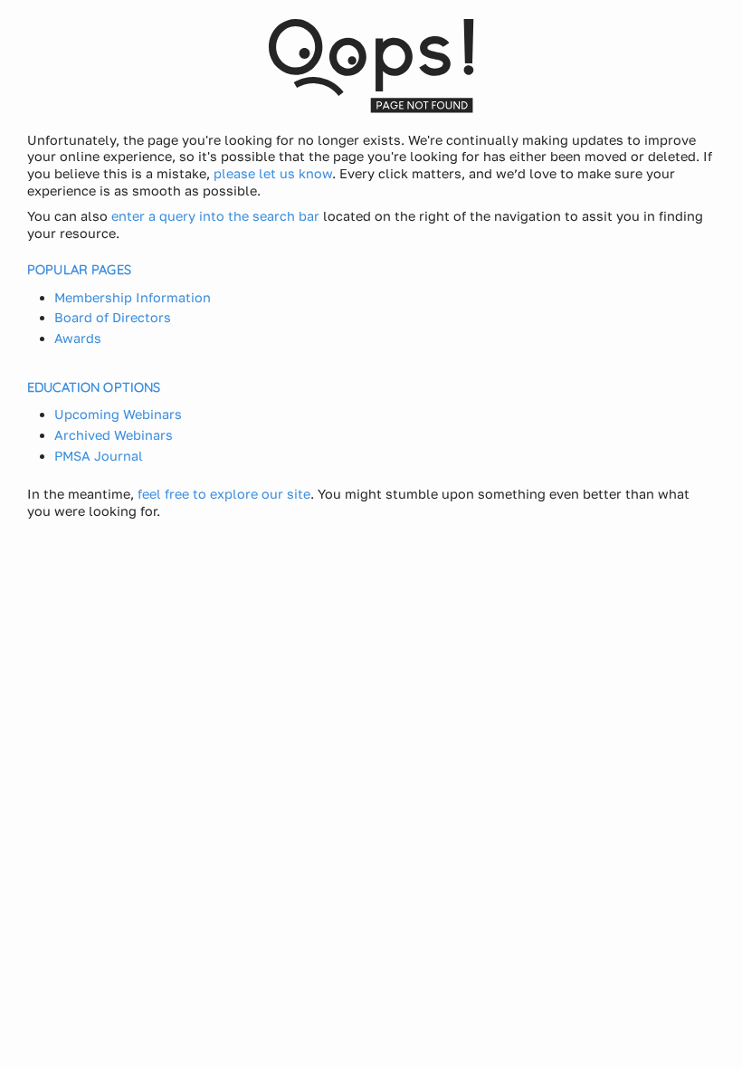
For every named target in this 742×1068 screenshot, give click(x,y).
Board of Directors (112, 317)
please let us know (273, 173)
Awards (77, 338)
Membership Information (132, 297)
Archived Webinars (113, 435)
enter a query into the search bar (215, 216)
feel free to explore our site (224, 493)
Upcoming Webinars (118, 414)
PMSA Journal (98, 455)
